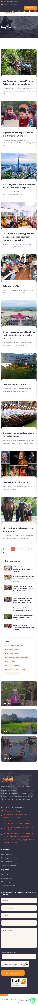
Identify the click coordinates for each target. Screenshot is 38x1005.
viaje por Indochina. (12, 673)
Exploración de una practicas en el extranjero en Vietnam (23, 627)
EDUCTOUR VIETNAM (11, 653)
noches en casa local (12, 665)
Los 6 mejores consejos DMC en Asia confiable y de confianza (23, 617)
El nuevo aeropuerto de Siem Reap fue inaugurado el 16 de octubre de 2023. (19, 335)
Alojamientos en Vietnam (13, 645)
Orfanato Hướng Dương (14, 384)
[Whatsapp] (32, 1000)
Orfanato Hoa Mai (11, 286)
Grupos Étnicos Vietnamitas (16, 482)
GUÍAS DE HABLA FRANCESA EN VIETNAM (17, 657)
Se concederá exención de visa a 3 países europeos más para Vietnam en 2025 (22, 600)
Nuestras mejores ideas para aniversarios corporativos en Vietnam (23, 579)
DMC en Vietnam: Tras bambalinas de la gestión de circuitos (23, 569)
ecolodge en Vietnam (12, 649)
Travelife (24, 669)
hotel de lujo (10, 661)
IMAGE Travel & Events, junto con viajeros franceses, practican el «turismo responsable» (18, 236)
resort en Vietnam (11, 669)
